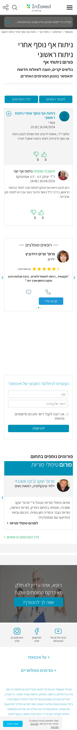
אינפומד (68, 31)
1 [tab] (40, 307)
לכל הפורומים (21, 99)
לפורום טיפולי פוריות (24, 523)
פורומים (57, 31)
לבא (2, 278)
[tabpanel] (38, 277)
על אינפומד (36, 657)
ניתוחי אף (44, 31)
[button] (14, 7)
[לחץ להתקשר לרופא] (48, 292)
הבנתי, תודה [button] (12, 723)
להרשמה (38, 428)
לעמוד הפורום (55, 99)
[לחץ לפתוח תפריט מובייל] (69, 7)
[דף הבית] (38, 7)
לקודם (74, 278)
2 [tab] (38, 307)
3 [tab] (36, 307)
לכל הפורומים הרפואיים (23, 537)
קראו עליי (51, 301)
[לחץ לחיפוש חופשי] (8, 22)
